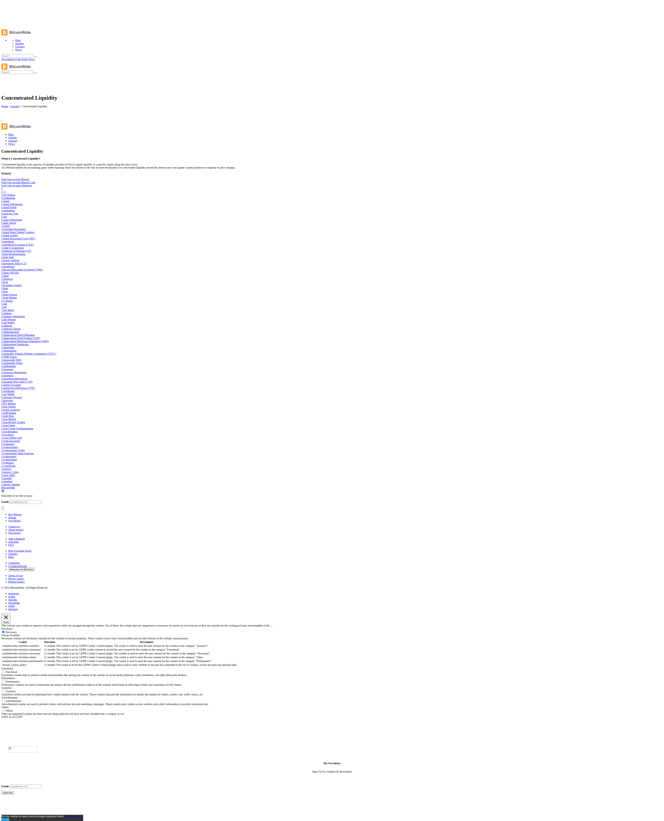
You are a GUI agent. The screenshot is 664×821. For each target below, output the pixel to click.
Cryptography (9, 456)
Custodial (6, 478)
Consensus (7, 369)
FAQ (11, 544)
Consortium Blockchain (14, 378)
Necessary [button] (7, 628)
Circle (4, 282)
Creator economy (10, 409)
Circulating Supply (11, 285)
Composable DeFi (11, 360)
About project (15, 529)
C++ (3, 191)
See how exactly (73, 816)
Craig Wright (8, 406)
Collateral (6, 325)
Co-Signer (7, 300)
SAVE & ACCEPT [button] (12, 716)
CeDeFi (5, 226)
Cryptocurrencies (17, 566)
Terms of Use (15, 575)
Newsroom (14, 532)
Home (4, 106)
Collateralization (10, 331)
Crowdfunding (9, 431)
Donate (12, 517)
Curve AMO (8, 475)
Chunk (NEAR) (10, 272)
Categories (14, 562)
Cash (4, 216)
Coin (4, 307)
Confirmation (8, 366)
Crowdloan (7, 434)
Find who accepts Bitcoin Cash (18, 182)
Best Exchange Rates (19, 550)
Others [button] (5, 707)
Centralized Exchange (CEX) (17, 244)
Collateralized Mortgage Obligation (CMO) (25, 341)
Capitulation (8, 210)
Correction (7, 400)
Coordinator (8, 391)
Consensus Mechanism (13, 372)
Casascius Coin (9, 213)
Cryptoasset (7, 444)
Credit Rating (8, 412)
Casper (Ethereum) (11, 219)
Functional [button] (7, 668)
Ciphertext (7, 279)
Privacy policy (16, 578)
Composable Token (12, 363)
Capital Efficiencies (12, 204)
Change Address (10, 260)
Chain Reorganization (13, 254)
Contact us (14, 526)
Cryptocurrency (10, 447)
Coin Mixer (7, 310)
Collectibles (7, 347)
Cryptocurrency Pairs (13, 450)
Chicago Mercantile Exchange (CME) (22, 269)
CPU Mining (8, 403)
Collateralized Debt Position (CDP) (20, 338)
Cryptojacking (9, 459)
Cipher (5, 275)
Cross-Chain (8, 425)
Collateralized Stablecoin (15, 344)
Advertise (13, 541)
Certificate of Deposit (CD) (16, 251)
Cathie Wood (8, 222)
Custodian (6, 481)
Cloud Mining (9, 297)
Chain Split (7, 257)
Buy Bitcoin (15, 514)
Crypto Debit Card (11, 437)
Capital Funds (9, 207)
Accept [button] (5, 819)
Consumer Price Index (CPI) (17, 381)
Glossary (15, 106)
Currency (6, 469)
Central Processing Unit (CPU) (18, 238)
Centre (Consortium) (12, 247)
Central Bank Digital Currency (18, 232)
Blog (11, 557)
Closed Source (9, 294)
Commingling (8, 350)
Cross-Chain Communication (17, 428)
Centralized (7, 241)
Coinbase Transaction (13, 316)
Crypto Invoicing (10, 440)
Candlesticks (8, 198)
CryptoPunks (8, 465)
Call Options (8, 194)
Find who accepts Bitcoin (15, 179)
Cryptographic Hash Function (17, 453)
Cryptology (7, 462)
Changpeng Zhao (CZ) (13, 263)
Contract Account (11, 384)
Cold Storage (8, 319)
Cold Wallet (7, 322)
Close (4, 291)
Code (4, 303)
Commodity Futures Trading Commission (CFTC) (28, 353)
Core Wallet (7, 394)
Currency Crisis (10, 472)
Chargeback (8, 266)
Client (4, 288)
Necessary (11, 632)
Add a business (16, 538)
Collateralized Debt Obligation (18, 335)
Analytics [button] (6, 687)
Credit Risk (7, 416)
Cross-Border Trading (13, 422)
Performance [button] (8, 678)
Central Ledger (9, 235)
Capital (5, 201)
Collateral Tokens (11, 328)
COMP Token (9, 356)
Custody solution (10, 484)
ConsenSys (7, 375)
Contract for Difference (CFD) (18, 388)
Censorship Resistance (13, 229)
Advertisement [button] (9, 697)
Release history (16, 581)
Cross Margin (8, 419)
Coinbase (6, 313)
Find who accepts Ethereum (16, 185)
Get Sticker (14, 520)
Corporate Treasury (11, 397)
